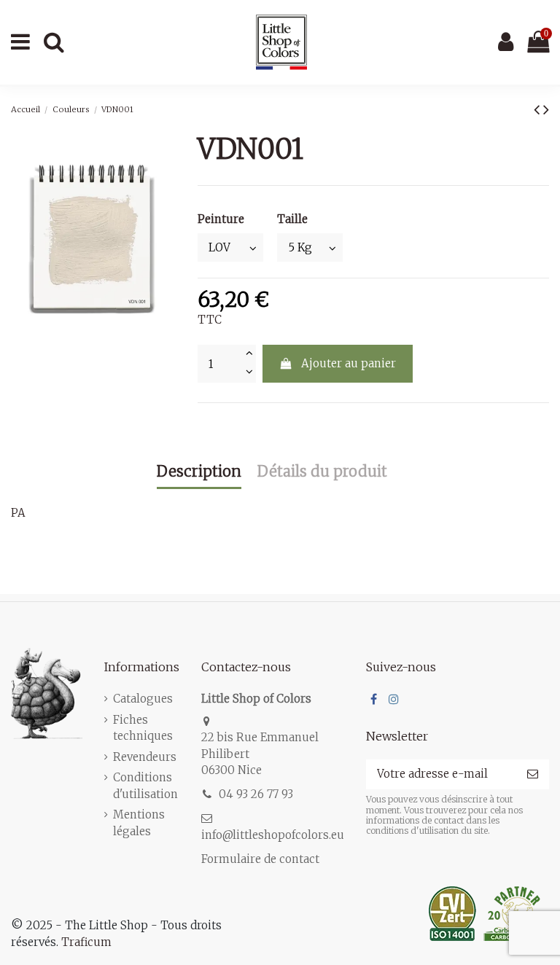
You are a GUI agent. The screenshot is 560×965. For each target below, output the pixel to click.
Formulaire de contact (260, 859)
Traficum (86, 942)
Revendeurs (144, 757)
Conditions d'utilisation (145, 785)
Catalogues (143, 699)
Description (199, 472)
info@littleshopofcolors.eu (272, 835)
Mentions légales (139, 823)
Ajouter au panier (348, 363)
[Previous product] (538, 109)
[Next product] (546, 109)
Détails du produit (322, 472)
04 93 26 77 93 (256, 794)
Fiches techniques (143, 728)
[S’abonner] (532, 774)
